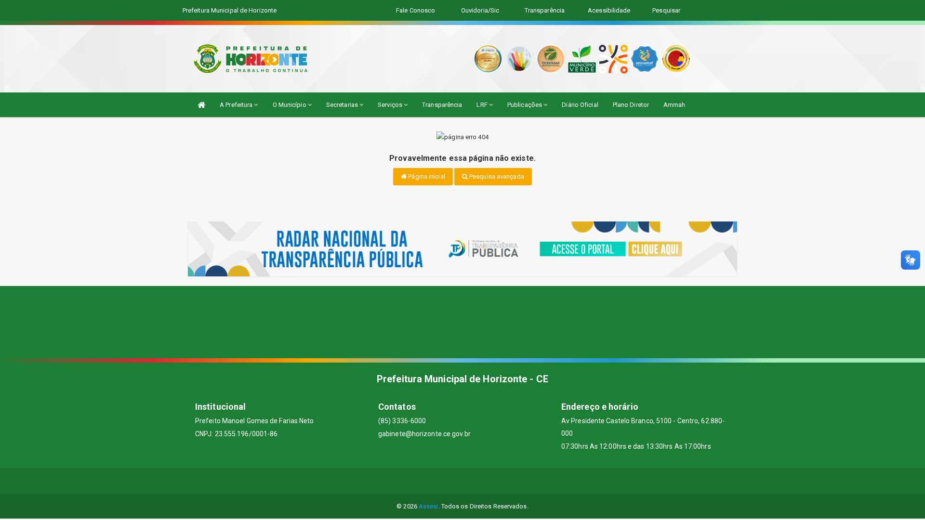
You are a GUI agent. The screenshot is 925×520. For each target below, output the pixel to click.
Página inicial (426, 176)
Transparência (442, 104)
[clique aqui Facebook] (428, 481)
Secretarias (342, 104)
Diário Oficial (580, 104)
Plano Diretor (631, 104)
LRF (482, 104)
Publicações (525, 104)
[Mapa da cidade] (462, 322)
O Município (290, 104)
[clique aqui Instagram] (497, 481)
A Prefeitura (237, 104)
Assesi (428, 506)
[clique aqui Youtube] (474, 481)
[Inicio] (201, 104)
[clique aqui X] (451, 481)
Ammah (674, 104)
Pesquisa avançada (496, 176)
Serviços (391, 104)
